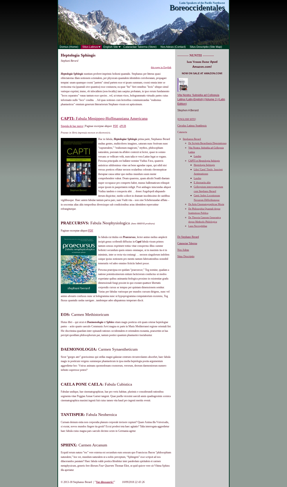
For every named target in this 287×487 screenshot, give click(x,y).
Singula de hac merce (72, 126)
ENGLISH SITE (186, 119)
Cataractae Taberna (187, 243)
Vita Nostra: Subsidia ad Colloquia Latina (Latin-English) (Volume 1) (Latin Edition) (201, 99)
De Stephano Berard (188, 236)
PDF (115, 126)
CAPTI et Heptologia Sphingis (204, 160)
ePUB (123, 126)
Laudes (197, 156)
